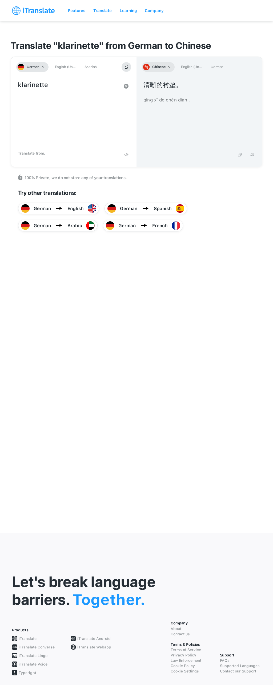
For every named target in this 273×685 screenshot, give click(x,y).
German (217, 67)
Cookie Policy (183, 666)
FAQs (225, 660)
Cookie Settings (185, 671)
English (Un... (65, 67)
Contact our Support (238, 671)
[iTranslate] (33, 10)
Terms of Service (186, 650)
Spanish (91, 67)
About (176, 629)
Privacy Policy (183, 655)
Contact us (180, 634)
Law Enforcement (186, 660)
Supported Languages (240, 666)
